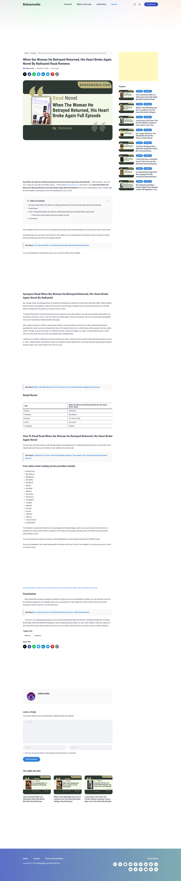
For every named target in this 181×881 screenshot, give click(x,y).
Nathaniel (27, 635)
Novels (114, 4)
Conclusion (33, 218)
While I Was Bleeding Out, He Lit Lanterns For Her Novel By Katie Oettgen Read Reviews (67, 387)
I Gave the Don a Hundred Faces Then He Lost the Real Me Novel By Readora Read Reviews (147, 161)
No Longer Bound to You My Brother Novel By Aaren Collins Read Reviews (61, 612)
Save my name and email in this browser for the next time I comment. (50, 753)
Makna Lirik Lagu (84, 4)
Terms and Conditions (54, 858)
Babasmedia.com (72, 185)
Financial (68, 4)
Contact (36, 858)
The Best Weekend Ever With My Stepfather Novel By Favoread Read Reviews (146, 148)
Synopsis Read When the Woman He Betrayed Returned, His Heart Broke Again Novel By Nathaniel (65, 205)
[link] (25, 74)
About (25, 858)
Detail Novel (33, 208)
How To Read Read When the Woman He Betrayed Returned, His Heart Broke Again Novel (61, 212)
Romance (148, 91)
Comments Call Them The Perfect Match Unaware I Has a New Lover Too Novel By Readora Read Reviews (98, 799)
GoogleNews (151, 4)
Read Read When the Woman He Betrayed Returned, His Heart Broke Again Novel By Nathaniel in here (60, 588)
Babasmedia (31, 4)
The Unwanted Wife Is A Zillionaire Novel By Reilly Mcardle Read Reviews (61, 245)
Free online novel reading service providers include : (51, 215)
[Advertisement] (90, 29)
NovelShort (37, 635)
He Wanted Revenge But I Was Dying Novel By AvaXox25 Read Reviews (146, 174)
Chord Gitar (101, 4)
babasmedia (43, 693)
